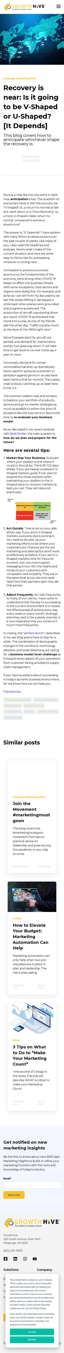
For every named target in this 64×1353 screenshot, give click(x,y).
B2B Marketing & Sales (46, 700)
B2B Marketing (12, 705)
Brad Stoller (18, 433)
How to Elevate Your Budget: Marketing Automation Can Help (30, 936)
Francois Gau (31, 156)
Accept (32, 1332)
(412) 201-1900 (13, 1250)
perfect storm (33, 633)
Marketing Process (34, 705)
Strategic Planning (47, 711)
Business (29, 711)
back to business (13, 717)
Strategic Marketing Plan (17, 700)
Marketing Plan (12, 711)
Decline (32, 1339)
